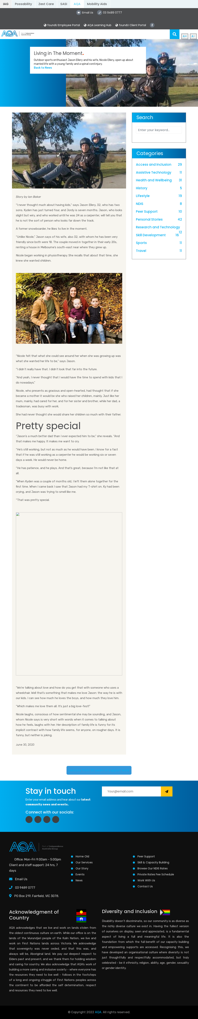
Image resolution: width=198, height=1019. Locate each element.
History (141, 188)
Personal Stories (149, 219)
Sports (141, 242)
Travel (141, 250)
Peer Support (147, 211)
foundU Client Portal (132, 25)
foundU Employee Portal (63, 25)
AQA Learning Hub (99, 25)
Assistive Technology (153, 172)
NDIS (139, 203)
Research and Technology (158, 227)
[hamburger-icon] (164, 34)
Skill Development (151, 235)
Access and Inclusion (153, 164)
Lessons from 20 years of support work (99, 770)
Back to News (43, 67)
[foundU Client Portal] (116, 25)
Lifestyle (143, 196)
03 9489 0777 (24, 887)
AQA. (98, 1012)
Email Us (21, 879)
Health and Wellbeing (154, 180)
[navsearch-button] (174, 34)
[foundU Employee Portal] (45, 25)
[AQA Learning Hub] (85, 25)
